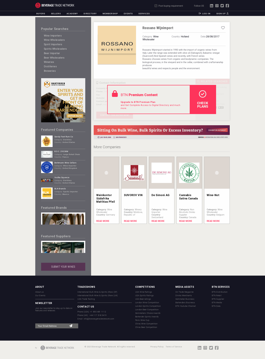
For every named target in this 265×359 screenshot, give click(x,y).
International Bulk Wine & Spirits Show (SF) (97, 292)
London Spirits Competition (148, 306)
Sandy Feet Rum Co (63, 137)
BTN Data (216, 306)
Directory (90, 13)
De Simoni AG (161, 195)
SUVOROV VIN (133, 195)
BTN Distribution (219, 292)
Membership (110, 13)
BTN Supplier (218, 299)
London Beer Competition (147, 309)
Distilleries (50, 66)
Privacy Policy (157, 347)
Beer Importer (52, 53)
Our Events (40, 295)
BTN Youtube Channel (185, 306)
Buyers (40, 13)
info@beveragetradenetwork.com (99, 319)
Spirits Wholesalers (55, 48)
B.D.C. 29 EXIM (61, 151)
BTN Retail (216, 295)
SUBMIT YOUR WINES (63, 266)
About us (39, 292)
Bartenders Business (185, 302)
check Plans (202, 104)
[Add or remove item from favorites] (223, 28)
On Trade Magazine (184, 292)
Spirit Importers (53, 44)
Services (144, 13)
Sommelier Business (184, 299)
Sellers (56, 13)
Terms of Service (174, 347)
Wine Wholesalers (54, 39)
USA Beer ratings (143, 299)
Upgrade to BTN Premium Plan (138, 102)
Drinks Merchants (183, 295)
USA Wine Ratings (143, 292)
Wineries (49, 62)
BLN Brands (60, 188)
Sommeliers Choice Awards (148, 313)
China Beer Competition (146, 327)
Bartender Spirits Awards (147, 316)
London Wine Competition (147, 302)
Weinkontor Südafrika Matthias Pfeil (105, 198)
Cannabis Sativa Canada (188, 197)
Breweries (50, 70)
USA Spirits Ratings (144, 295)
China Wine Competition (146, 324)
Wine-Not (213, 195)
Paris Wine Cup (142, 320)
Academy (72, 13)
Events (128, 13)
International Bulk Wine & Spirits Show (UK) (97, 295)
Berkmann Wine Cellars (65, 163)
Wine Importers (53, 35)
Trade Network (54, 5)
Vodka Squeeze (61, 177)
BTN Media (217, 302)
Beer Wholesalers (54, 57)
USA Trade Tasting (86, 299)
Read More (102, 221)
